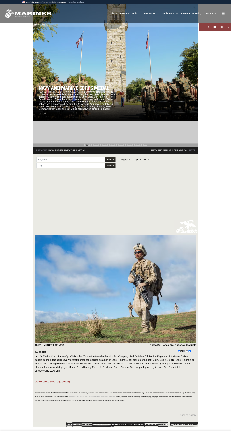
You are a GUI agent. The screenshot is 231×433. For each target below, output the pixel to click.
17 (121, 145)
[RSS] (228, 27)
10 (105, 145)
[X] (208, 27)
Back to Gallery (188, 415)
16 (119, 145)
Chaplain (163, 425)
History (77, 425)
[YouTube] (215, 27)
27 (144, 145)
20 (128, 145)
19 (125, 145)
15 (116, 145)
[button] (77, 2)
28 (146, 145)
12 (110, 145)
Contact (87, 425)
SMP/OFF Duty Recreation (184, 425)
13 (112, 145)
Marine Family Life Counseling (127, 425)
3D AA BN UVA (151, 425)
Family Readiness (102, 425)
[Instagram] (221, 27)
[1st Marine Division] (28, 13)
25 (139, 145)
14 (114, 145)
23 (135, 145)
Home (69, 425)
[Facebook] (202, 27)
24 (137, 145)
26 (141, 145)
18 (123, 145)
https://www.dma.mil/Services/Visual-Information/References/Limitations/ (92, 396)
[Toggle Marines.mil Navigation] (223, 13)
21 (130, 145)
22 (132, 145)
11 (107, 145)
